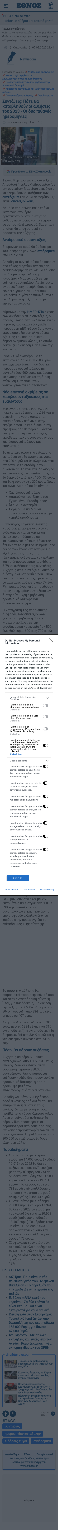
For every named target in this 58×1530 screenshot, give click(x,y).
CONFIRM (18, 878)
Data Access (29, 889)
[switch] (45, 705)
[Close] (52, 641)
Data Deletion (11, 889)
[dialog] (29, 765)
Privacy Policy (47, 889)
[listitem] (29, 698)
